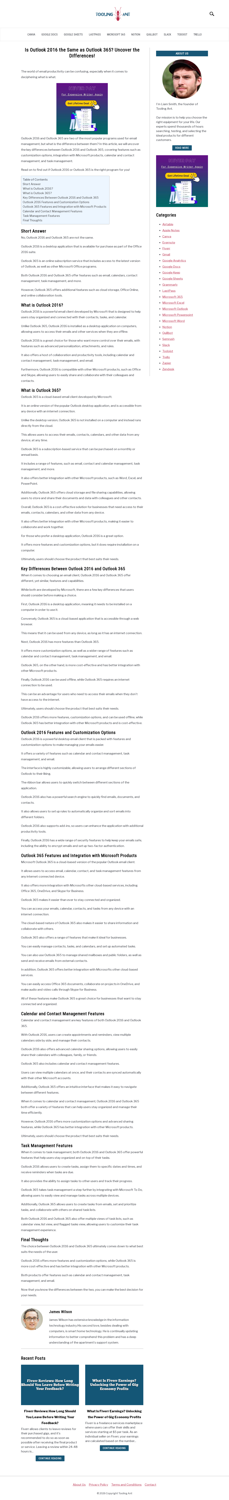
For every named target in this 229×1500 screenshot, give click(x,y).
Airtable (167, 224)
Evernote (168, 242)
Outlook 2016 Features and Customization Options (56, 202)
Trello (197, 34)
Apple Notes (171, 230)
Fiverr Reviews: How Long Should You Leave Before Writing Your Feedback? (50, 1417)
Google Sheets (73, 34)
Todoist (182, 34)
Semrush (168, 339)
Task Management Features (41, 215)
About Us (79, 1484)
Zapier (166, 363)
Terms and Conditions (126, 1484)
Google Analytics (174, 260)
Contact (150, 1484)
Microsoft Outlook (175, 309)
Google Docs (49, 34)
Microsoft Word (173, 321)
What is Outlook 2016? (38, 188)
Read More (182, 147)
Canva (31, 34)
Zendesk (168, 369)
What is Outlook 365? (37, 193)
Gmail (166, 254)
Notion (135, 34)
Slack (167, 34)
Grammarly (170, 284)
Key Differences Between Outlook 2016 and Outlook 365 (61, 197)
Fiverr (166, 248)
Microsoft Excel (173, 303)
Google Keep (171, 272)
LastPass (95, 34)
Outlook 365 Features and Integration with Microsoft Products (64, 206)
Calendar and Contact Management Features (52, 211)
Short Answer (32, 184)
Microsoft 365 (116, 34)
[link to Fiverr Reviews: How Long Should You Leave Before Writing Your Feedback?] (50, 1385)
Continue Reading (50, 1458)
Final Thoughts (32, 220)
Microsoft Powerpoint (177, 315)
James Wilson (60, 1312)
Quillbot (151, 34)
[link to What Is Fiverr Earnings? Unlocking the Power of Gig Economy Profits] (114, 1385)
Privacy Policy (98, 1484)
